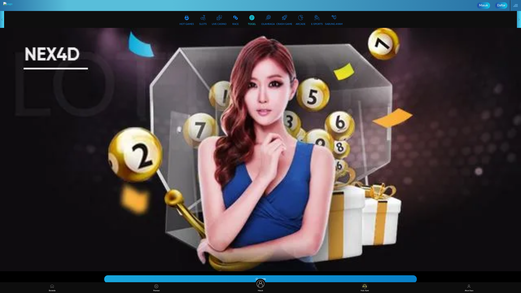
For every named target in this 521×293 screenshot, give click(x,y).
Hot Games (187, 24)
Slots (203, 24)
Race (235, 24)
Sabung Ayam (334, 24)
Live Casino (219, 24)
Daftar (501, 5)
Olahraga (268, 24)
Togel (252, 24)
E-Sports (317, 24)
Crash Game (284, 24)
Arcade (300, 24)
